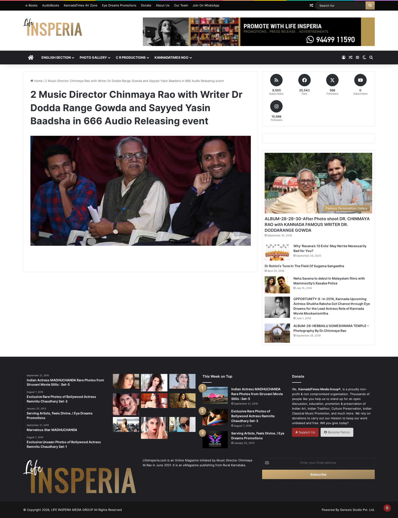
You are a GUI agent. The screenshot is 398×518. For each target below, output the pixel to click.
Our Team (181, 5)
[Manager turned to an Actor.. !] (182, 400)
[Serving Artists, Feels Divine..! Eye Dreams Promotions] (215, 439)
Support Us (306, 432)
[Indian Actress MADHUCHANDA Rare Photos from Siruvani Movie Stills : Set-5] (215, 395)
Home (38, 81)
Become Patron (338, 432)
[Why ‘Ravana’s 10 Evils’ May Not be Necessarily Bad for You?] (277, 252)
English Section (56, 57)
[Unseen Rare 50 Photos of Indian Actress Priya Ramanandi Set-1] (154, 428)
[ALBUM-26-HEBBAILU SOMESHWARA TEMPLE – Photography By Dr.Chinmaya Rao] (277, 333)
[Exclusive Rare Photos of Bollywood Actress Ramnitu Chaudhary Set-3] (215, 417)
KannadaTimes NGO (171, 57)
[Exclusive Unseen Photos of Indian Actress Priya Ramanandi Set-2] (126, 404)
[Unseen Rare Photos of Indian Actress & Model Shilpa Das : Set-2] (154, 400)
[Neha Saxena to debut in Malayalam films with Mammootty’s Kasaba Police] (277, 284)
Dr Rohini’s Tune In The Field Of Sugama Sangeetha (304, 266)
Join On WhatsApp (206, 5)
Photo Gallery (93, 57)
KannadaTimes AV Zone (80, 5)
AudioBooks (50, 5)
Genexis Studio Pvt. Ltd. (357, 510)
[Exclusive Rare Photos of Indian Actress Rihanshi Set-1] (126, 381)
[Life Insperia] (52, 29)
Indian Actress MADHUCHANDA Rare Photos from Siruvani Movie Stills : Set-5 (257, 394)
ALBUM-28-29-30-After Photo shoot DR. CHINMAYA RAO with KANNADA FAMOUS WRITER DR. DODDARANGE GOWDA (317, 224)
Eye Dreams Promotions (119, 5)
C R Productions (131, 57)
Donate (146, 5)
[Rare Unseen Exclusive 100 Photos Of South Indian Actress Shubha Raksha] (182, 381)
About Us (163, 5)
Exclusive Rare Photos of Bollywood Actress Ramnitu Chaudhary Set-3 (253, 416)
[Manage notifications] (387, 508)
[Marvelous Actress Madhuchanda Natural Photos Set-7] (182, 424)
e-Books (32, 5)
